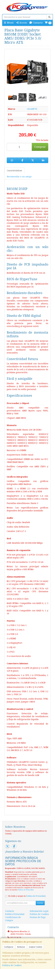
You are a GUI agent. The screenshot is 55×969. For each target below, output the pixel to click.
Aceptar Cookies (35, 947)
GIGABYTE (32, 109)
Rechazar (21, 947)
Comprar (40, 146)
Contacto (37, 22)
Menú (9, 22)
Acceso (23, 22)
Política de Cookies (11, 965)
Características (14, 170)
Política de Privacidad (25, 890)
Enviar (40, 903)
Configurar (8, 947)
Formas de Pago (38, 917)
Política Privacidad (14, 914)
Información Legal (39, 911)
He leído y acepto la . (27, 896)
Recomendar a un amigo (19, 176)
